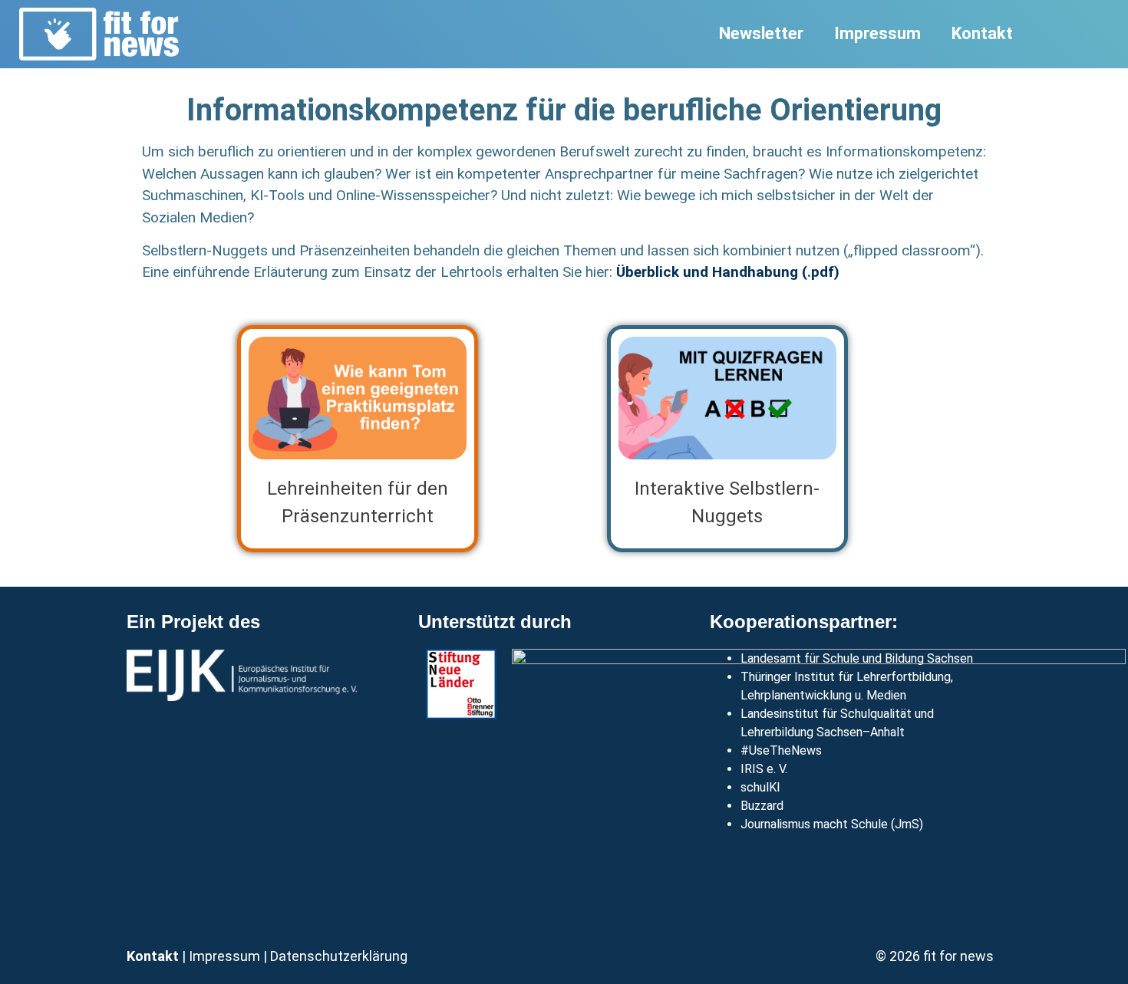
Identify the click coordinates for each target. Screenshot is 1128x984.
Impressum (877, 33)
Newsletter (761, 33)
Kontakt (982, 33)
